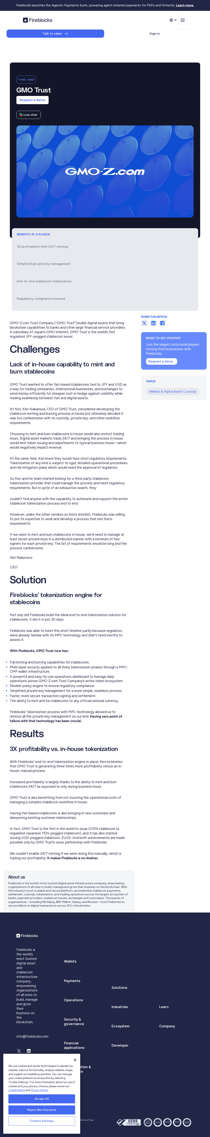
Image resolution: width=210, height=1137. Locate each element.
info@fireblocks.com (32, 1036)
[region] (41, 1094)
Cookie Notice (16, 1090)
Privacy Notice (39, 1090)
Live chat (30, 115)
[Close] (75, 1059)
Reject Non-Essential (41, 1109)
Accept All (42, 1098)
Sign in (155, 33)
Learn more (184, 5)
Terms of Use (87, 1120)
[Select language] (173, 20)
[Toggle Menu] (182, 20)
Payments (72, 981)
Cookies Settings (42, 1120)
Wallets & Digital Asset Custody (172, 391)
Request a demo (32, 100)
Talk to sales (52, 33)
